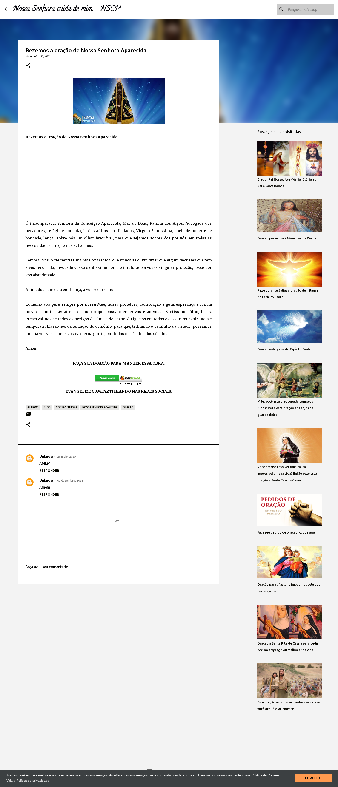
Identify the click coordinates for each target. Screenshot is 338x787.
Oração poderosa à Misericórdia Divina (286, 238)
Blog (47, 407)
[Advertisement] (119, 180)
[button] (28, 65)
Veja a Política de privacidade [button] (27, 780)
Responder (49, 470)
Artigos (33, 407)
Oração (128, 407)
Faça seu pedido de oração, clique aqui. (286, 532)
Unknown (47, 456)
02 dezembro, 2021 (70, 480)
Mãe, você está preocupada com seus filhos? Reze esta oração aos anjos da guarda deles (285, 408)
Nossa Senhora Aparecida (99, 407)
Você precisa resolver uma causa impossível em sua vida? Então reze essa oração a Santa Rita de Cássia (287, 473)
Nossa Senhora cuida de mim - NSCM (67, 9)
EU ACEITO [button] (313, 778)
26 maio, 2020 (66, 456)
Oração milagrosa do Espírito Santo (284, 349)
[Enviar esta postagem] (28, 415)
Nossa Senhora (66, 407)
